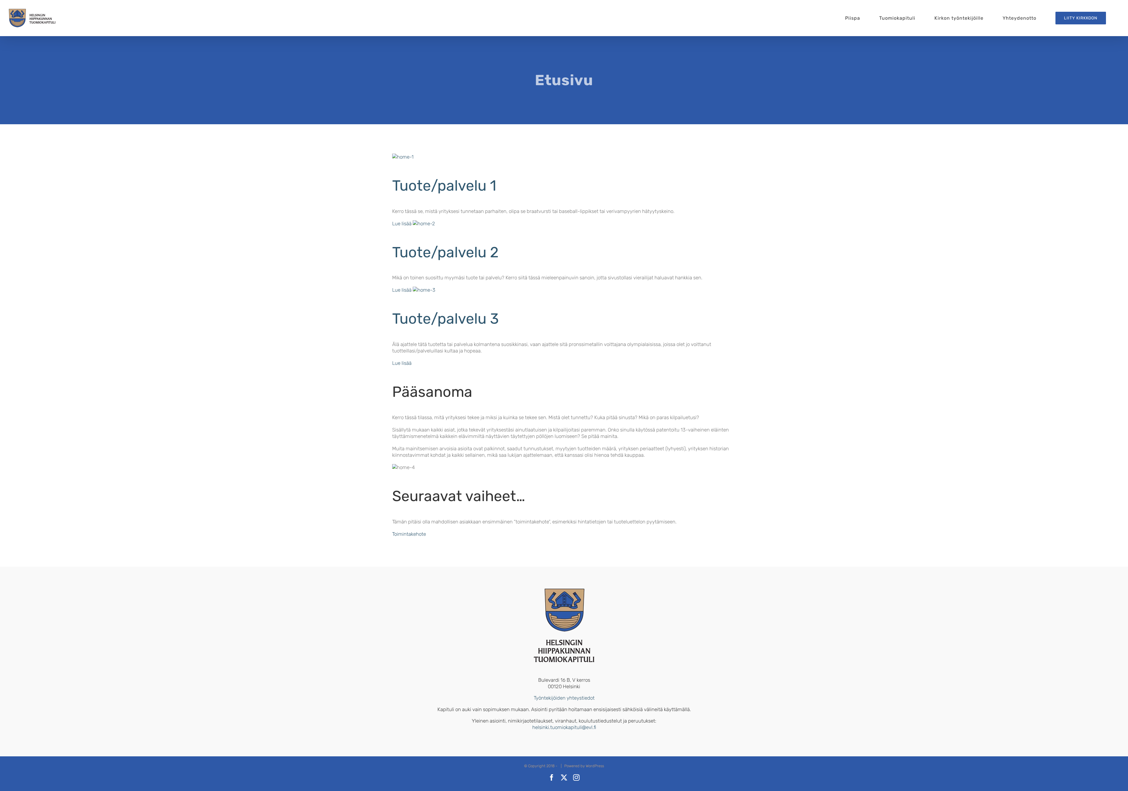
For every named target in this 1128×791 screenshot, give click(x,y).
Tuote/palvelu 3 (445, 319)
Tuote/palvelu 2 (445, 252)
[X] (564, 777)
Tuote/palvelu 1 (444, 185)
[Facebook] (551, 777)
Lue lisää (402, 223)
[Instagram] (576, 777)
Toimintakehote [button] (409, 534)
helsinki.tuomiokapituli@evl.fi (564, 727)
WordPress (595, 766)
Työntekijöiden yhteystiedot (564, 698)
